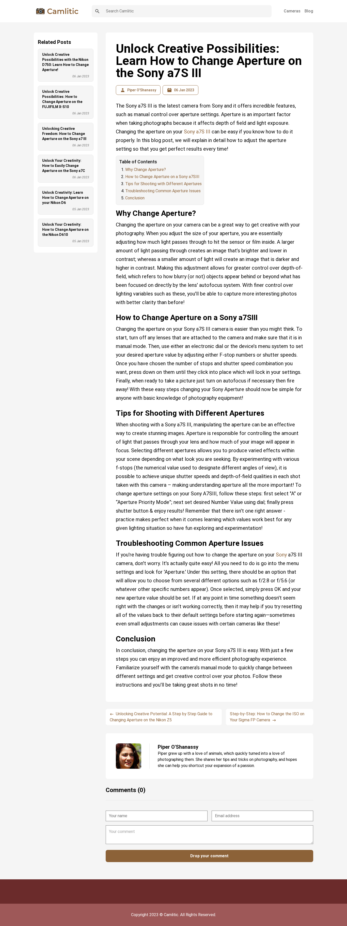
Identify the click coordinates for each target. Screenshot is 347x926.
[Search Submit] (97, 11)
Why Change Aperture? (145, 169)
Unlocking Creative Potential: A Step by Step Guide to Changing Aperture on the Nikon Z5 (161, 716)
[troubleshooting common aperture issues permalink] (113, 537)
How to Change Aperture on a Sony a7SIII (162, 176)
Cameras (292, 11)
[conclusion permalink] (113, 633)
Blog (309, 11)
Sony (281, 555)
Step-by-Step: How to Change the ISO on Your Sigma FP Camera (267, 716)
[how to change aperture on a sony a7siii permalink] (113, 311)
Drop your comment (209, 855)
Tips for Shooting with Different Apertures (163, 183)
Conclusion (135, 198)
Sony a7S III (197, 132)
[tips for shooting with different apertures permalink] (113, 407)
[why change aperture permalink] (113, 207)
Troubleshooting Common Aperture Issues (163, 190)
